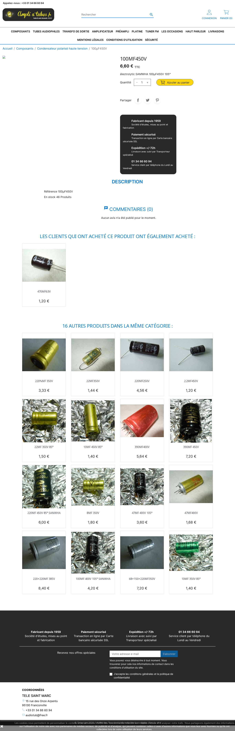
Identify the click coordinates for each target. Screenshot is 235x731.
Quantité (125, 82)
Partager (138, 100)
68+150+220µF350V (142, 579)
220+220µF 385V (44, 579)
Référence (50, 191)
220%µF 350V (44, 381)
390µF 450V (191, 447)
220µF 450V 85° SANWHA (44, 513)
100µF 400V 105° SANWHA (93, 579)
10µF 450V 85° (93, 447)
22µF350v (93, 381)
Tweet (147, 100)
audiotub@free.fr (36, 715)
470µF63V (44, 291)
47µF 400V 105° (142, 513)
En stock (49, 197)
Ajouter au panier (177, 82)
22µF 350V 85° (44, 447)
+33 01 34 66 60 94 (38, 710)
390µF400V (142, 447)
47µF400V (191, 513)
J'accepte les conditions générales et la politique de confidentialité (143, 675)
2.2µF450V (191, 381)
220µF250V (142, 381)
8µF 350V (93, 513)
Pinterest (157, 100)
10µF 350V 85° (191, 579)
